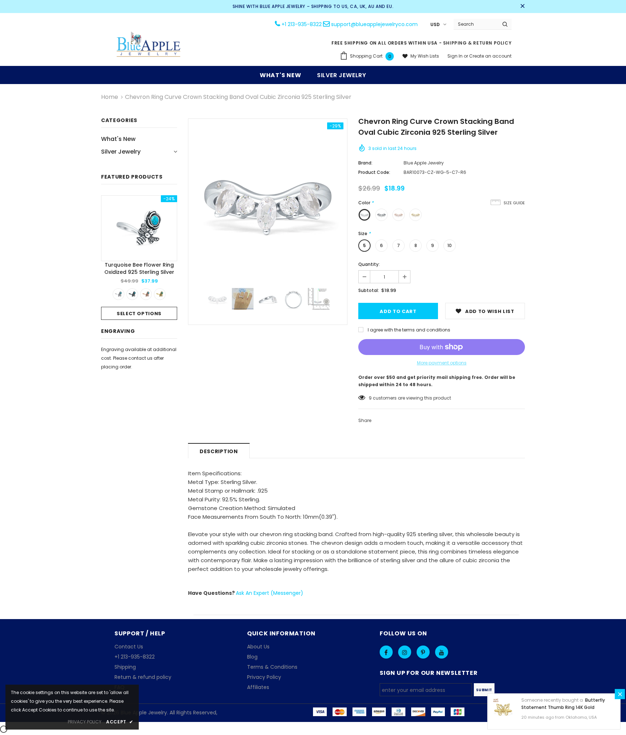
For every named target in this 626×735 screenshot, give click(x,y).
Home (109, 97)
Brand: (365, 163)
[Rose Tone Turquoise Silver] (146, 294)
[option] (139, 257)
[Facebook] (386, 652)
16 (371, 398)
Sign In (455, 56)
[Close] (620, 694)
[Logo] (148, 45)
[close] (522, 6)
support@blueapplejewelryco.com (374, 24)
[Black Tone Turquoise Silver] (132, 294)
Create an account (490, 56)
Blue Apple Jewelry (424, 163)
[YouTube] (441, 652)
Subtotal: (368, 290)
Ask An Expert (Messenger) (269, 593)
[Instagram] (404, 652)
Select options (139, 313)
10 (449, 245)
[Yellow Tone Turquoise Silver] (159, 294)
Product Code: (374, 172)
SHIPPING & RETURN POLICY (477, 43)
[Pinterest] (423, 652)
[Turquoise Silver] (118, 294)
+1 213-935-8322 (301, 24)
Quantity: (369, 264)
